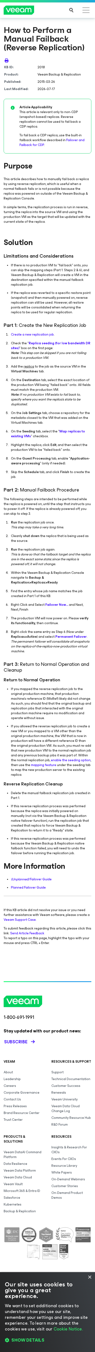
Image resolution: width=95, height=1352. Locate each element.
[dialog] (47, 1312)
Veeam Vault (13, 1184)
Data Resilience (15, 1164)
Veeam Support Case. (20, 919)
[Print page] (7, 60)
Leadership (12, 1079)
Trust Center (13, 1119)
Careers (10, 1086)
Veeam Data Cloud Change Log (65, 1108)
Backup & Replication (20, 1211)
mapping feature (43, 765)
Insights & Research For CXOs (69, 1150)
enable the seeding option (71, 760)
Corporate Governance (21, 1092)
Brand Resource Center (21, 1113)
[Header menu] (86, 10)
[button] (47, 1340)
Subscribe (16, 1041)
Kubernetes (12, 1204)
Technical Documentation (70, 1079)
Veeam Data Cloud (18, 1177)
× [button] (89, 1277)
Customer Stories (64, 1186)
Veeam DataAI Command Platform (22, 1154)
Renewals (58, 1092)
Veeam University (64, 1099)
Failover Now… (56, 604)
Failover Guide (31, 879)
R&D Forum (59, 1124)
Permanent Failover (71, 636)
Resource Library (64, 1165)
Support (57, 1072)
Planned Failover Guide (28, 887)
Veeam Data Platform (20, 1170)
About (8, 1072)
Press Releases (15, 1106)
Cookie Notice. (68, 1329)
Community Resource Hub (71, 1118)
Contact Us (12, 1099)
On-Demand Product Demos (67, 1195)
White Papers (61, 1172)
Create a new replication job (32, 334)
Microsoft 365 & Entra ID (22, 1191)
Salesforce (12, 1197)
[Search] (71, 10)
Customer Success (65, 1086)
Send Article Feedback (27, 933)
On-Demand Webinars (68, 1179)
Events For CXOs (63, 1159)
